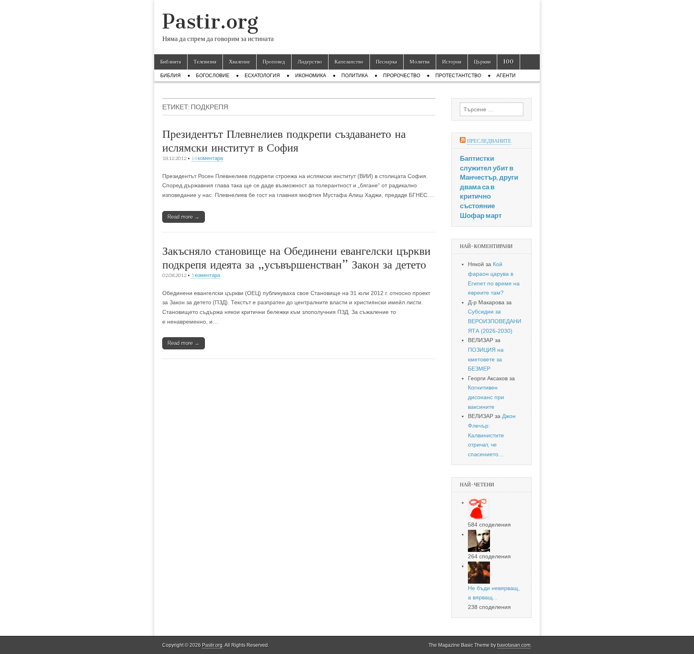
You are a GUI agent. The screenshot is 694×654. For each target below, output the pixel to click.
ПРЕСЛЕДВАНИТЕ (489, 140)
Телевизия (205, 61)
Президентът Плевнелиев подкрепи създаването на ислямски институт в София (284, 141)
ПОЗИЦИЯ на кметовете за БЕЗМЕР (486, 359)
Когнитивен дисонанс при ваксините (486, 397)
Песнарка (386, 61)
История (451, 61)
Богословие (212, 75)
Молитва (420, 61)
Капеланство (349, 61)
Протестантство (458, 75)
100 (508, 61)
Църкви (482, 61)
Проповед (274, 61)
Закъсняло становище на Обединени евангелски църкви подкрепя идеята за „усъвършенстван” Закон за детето (296, 258)
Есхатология (262, 75)
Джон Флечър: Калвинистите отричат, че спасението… (492, 435)
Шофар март (481, 215)
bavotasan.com (514, 645)
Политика (354, 75)
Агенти (506, 75)
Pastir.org (210, 21)
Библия (170, 75)
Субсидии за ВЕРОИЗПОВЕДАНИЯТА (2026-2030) (494, 321)
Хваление (239, 61)
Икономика (310, 75)
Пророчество (401, 75)
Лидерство (310, 61)
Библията (170, 61)
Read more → (183, 217)
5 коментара (205, 275)
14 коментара (207, 158)
